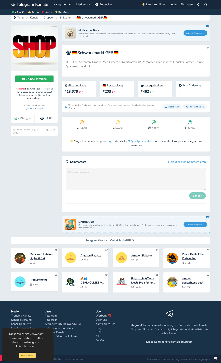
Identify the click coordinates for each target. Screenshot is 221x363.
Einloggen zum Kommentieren (187, 162)
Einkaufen (65, 18)
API (98, 336)
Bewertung (63, 12)
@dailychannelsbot (142, 141)
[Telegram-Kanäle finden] (206, 4)
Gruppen (49, 18)
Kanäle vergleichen (23, 328)
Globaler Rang (77, 85)
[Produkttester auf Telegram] (56, 274)
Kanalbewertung (21, 320)
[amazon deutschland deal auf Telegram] (208, 274)
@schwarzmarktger (34, 108)
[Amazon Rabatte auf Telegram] (106, 250)
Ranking (35, 12)
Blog (99, 328)
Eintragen (187, 4)
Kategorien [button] (60, 4)
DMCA (100, 340)
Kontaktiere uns (105, 324)
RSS (98, 332)
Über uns (101, 320)
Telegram (51, 316)
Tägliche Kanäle (55, 332)
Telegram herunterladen (60, 328)
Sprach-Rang (115, 85)
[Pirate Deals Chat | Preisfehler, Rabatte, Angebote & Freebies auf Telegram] (208, 250)
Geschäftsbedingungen (195, 359)
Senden (197, 196)
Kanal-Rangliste (21, 324)
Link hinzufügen (155, 4)
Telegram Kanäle (28, 18)
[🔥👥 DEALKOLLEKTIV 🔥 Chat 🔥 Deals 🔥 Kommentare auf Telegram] (106, 274)
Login (173, 4)
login (110, 141)
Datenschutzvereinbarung (163, 359)
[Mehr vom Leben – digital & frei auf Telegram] (56, 250)
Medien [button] (81, 4)
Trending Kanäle (21, 316)
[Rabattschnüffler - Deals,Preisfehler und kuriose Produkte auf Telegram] (157, 274)
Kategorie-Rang (154, 85)
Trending (48, 12)
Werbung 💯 (104, 316)
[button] (198, 4)
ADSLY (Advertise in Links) (62, 336)
